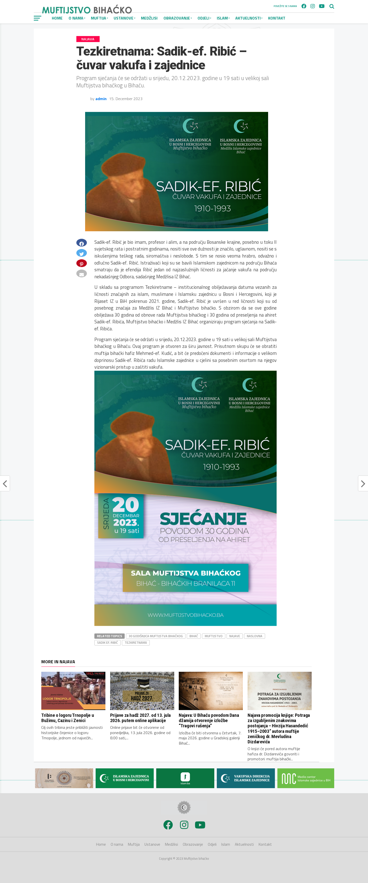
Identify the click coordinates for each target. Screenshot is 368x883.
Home (101, 844)
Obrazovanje (176, 18)
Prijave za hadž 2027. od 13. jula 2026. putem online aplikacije (140, 717)
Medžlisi (149, 18)
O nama (117, 844)
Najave (234, 635)
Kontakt (276, 18)
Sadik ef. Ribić (107, 642)
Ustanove (152, 844)
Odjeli (203, 18)
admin (101, 99)
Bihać (194, 635)
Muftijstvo (214, 635)
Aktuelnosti (248, 18)
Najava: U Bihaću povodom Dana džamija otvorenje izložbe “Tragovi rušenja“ (209, 720)
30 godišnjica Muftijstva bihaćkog (156, 635)
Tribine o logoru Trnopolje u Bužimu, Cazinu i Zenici (67, 717)
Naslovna (254, 635)
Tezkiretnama (136, 642)
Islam (222, 18)
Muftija (134, 844)
